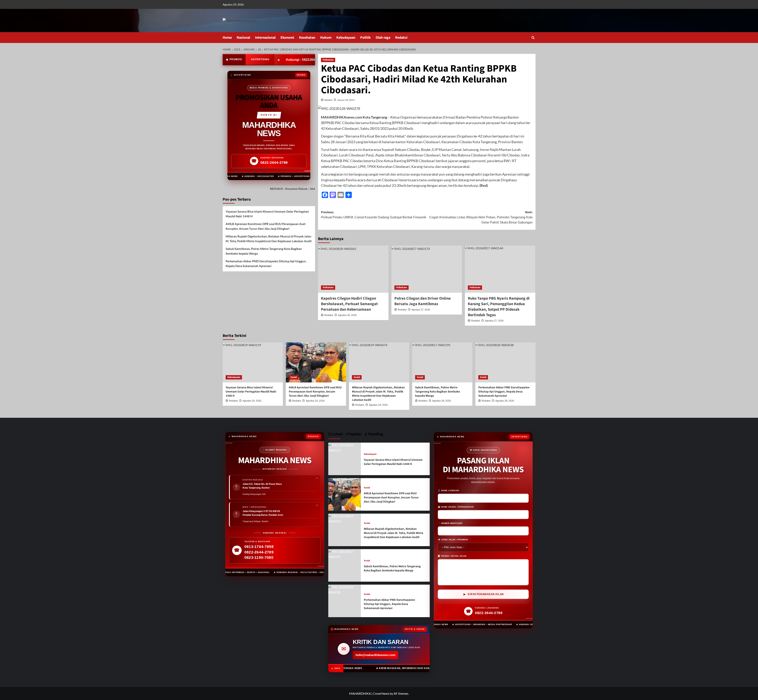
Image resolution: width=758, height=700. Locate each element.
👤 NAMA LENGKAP (448, 491)
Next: (481, 217)
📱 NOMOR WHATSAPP (450, 523)
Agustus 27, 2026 (420, 309)
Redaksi (401, 37)
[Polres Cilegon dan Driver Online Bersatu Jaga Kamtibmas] (426, 269)
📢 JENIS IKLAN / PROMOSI (453, 540)
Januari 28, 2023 (346, 99)
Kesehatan (307, 37)
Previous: (373, 214)
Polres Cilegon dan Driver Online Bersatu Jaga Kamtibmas (422, 301)
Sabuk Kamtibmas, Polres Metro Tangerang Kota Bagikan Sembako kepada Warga (264, 251)
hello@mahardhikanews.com (375, 655)
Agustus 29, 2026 (315, 400)
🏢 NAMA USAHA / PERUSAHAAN (456, 507)
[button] (533, 37)
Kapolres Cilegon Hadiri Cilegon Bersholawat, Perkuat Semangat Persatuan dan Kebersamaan (349, 304)
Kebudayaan (345, 37)
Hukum (325, 37)
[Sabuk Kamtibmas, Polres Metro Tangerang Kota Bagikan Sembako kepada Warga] (442, 362)
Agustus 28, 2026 (347, 315)
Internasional (265, 37)
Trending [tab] (375, 434)
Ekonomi (287, 37)
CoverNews (381, 693)
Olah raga (383, 37)
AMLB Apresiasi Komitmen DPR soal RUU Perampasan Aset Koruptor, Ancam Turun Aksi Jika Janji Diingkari (266, 226)
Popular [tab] (354, 434)
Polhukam (328, 60)
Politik (365, 37)
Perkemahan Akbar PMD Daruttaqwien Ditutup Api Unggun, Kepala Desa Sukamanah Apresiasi (266, 264)
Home (227, 37)
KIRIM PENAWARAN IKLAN (483, 595)
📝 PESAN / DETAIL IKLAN (452, 556)
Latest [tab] (337, 434)
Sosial (294, 377)
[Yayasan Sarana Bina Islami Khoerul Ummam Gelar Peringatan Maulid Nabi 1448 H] (253, 362)
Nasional (243, 37)
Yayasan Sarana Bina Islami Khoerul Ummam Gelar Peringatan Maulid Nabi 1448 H (267, 214)
